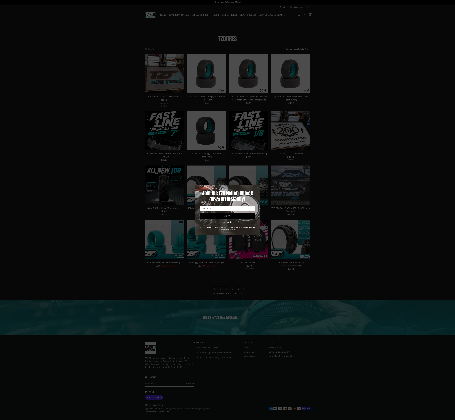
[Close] (257, 187)
